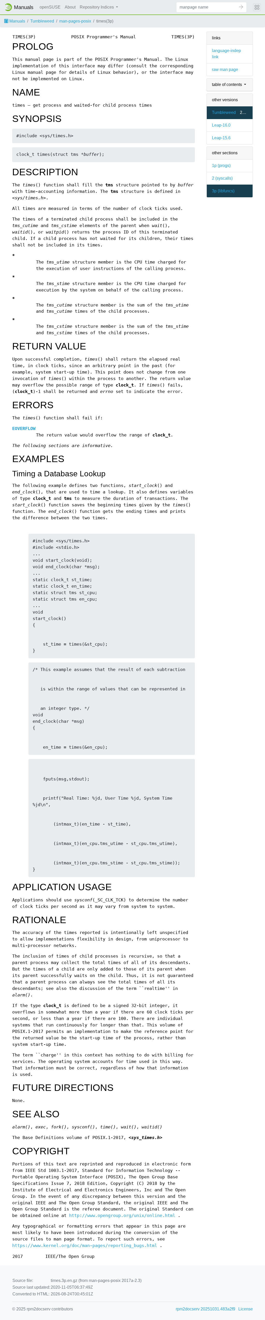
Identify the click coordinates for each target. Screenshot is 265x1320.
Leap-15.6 (221, 138)
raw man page (225, 69)
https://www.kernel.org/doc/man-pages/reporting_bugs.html (84, 1245)
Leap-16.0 (221, 125)
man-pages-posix (75, 21)
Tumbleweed (42, 21)
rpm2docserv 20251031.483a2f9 (205, 1309)
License (245, 1309)
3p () (223, 191)
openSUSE (50, 7)
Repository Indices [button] (97, 7)
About (70, 7)
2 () (222, 178)
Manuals (16, 21)
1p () (221, 165)
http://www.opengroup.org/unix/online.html (122, 1215)
